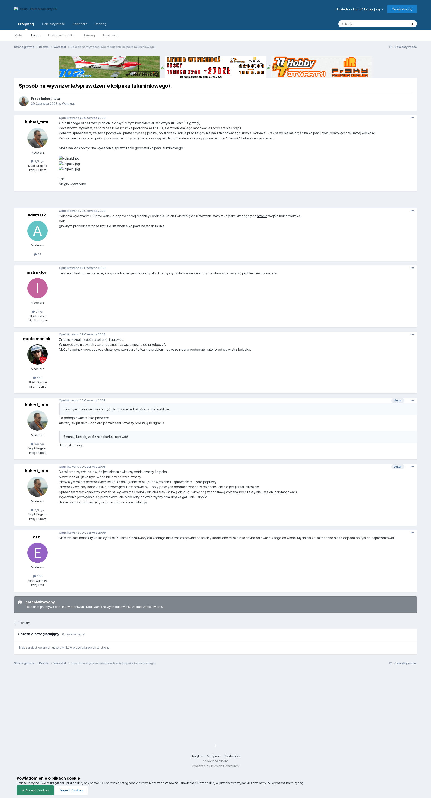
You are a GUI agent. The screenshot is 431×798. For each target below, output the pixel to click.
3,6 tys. (38, 161)
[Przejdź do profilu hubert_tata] (24, 101)
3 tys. (39, 311)
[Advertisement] (215, 201)
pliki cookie (74, 783)
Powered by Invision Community (215, 766)
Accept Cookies (36, 790)
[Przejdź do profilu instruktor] (37, 288)
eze (36, 537)
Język (196, 756)
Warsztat (68, 103)
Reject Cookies (71, 790)
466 (39, 576)
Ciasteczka (232, 756)
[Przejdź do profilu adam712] (37, 231)
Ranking (89, 35)
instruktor (36, 272)
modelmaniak (36, 338)
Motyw (212, 756)
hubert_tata (50, 98)
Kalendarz (80, 24)
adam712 (37, 215)
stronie (262, 216)
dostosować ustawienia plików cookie (187, 783)
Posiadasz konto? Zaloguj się (359, 9)
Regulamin (110, 35)
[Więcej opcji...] (412, 117)
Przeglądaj (26, 24)
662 (39, 377)
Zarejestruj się (402, 9)
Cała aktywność (53, 24)
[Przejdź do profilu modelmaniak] (37, 354)
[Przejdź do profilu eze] (37, 553)
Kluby (18, 35)
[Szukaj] (412, 23)
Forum (35, 35)
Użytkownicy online (61, 35)
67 (39, 254)
